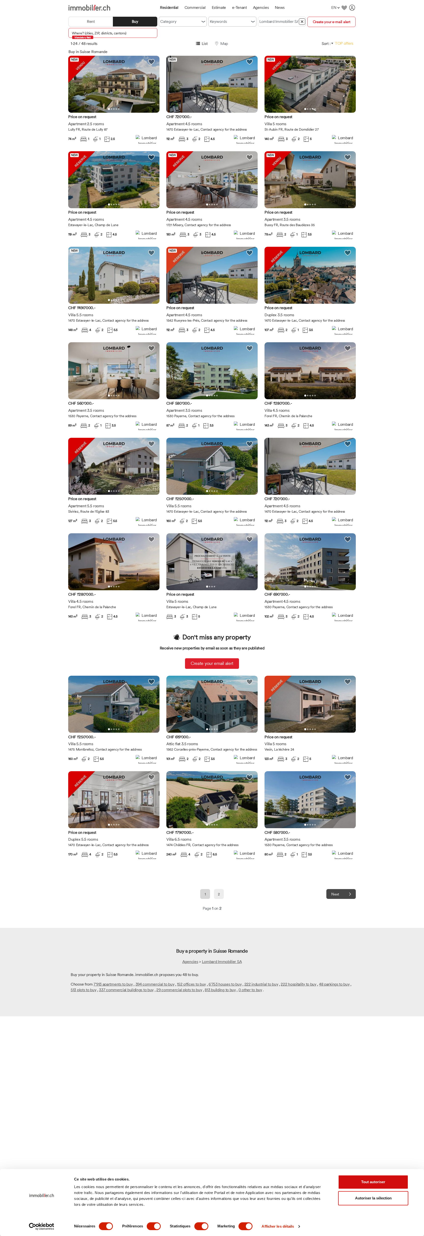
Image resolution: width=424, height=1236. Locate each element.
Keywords (218, 21)
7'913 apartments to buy (112, 984)
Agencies (190, 961)
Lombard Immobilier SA (222, 961)
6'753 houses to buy (225, 984)
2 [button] (111, 109)
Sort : (326, 43)
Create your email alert (212, 663)
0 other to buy (250, 990)
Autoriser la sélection (373, 1198)
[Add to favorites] (344, 8)
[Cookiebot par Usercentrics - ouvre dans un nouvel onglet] (41, 1226)
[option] (113, 84)
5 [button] (118, 109)
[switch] (154, 1226)
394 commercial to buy (154, 984)
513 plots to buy (83, 990)
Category (168, 21)
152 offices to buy (191, 984)
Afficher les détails (278, 1226)
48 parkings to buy (334, 984)
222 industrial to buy (261, 984)
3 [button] (114, 109)
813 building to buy (220, 990)
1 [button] (109, 109)
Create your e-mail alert (331, 22)
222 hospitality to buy (298, 984)
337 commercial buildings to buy (126, 990)
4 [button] (116, 109)
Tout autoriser (373, 1182)
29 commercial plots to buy (179, 990)
